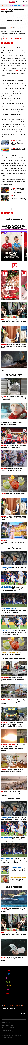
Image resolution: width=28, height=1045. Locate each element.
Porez (3, 206)
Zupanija (9, 208)
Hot (7, 978)
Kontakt (14, 1015)
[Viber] (9, 43)
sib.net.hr (14, 1032)
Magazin (8, 982)
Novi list (17, 70)
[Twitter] (5, 43)
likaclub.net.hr (10, 1037)
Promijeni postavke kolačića (9, 1018)
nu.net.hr (4, 1037)
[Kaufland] (14, 266)
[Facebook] (2, 43)
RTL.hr (3, 1027)
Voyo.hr (12, 1027)
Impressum (5, 1008)
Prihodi (3, 208)
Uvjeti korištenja (6, 1011)
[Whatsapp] (7, 43)
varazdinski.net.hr (6, 1033)
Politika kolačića (15, 1011)
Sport (8, 974)
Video (7, 994)
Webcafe (8, 986)
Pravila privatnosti (7, 1015)
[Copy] (12, 43)
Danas (8, 970)
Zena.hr (7, 1027)
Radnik (12, 206)
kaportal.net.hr (20, 1032)
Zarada (23, 206)
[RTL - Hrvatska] (4, 1023)
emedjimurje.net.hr (6, 1032)
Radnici (17, 206)
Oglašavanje (12, 1008)
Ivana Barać (18, 38)
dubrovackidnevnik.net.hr (8, 1035)
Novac (8, 206)
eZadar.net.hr (18, 1035)
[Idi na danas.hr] (13, 1)
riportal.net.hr (14, 1033)
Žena (7, 990)
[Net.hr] (11, 1023)
